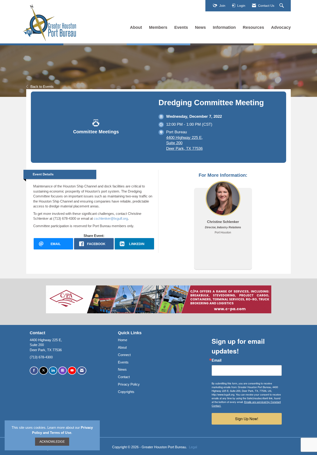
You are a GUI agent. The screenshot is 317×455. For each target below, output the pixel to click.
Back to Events (42, 86)
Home (122, 340)
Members (158, 27)
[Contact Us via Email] (81, 371)
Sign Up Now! (246, 418)
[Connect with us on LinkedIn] (53, 371)
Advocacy (281, 27)
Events (181, 27)
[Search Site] (282, 5)
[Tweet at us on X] (43, 371)
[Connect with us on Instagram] (62, 371)
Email (216, 360)
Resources (253, 27)
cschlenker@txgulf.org (111, 218)
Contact (124, 377)
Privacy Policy (129, 384)
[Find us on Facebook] (34, 371)
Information (224, 27)
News (200, 27)
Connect (124, 355)
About (136, 27)
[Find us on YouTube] (72, 371)
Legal (193, 447)
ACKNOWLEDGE (52, 441)
